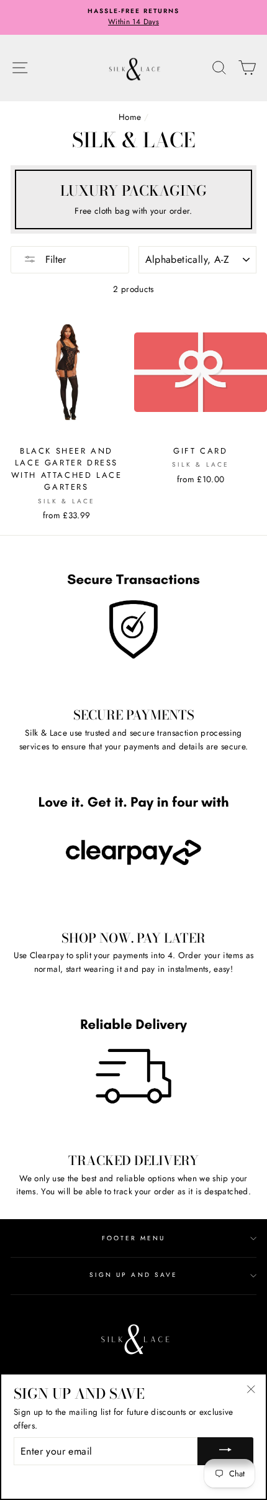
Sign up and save (133, 1274)
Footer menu (134, 1238)
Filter (54, 259)
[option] (133, 17)
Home (130, 117)
